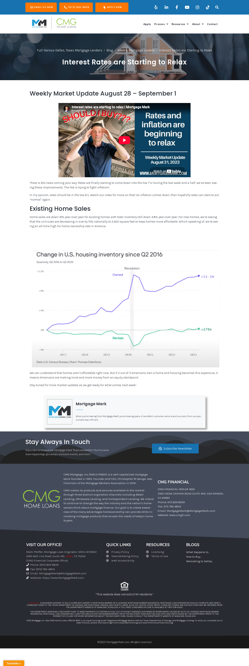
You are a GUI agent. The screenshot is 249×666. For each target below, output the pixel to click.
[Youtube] (187, 7)
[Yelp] (156, 7)
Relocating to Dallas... (199, 561)
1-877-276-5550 (175, 607)
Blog (110, 50)
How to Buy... (193, 556)
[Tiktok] (208, 7)
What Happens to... (197, 552)
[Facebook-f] (177, 7)
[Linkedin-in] (166, 7)
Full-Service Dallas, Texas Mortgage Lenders (69, 50)
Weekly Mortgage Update (136, 50)
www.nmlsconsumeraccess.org (157, 622)
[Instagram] (197, 7)
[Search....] (217, 7)
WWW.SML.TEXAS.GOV (107, 607)
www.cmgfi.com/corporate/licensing (120, 622)
